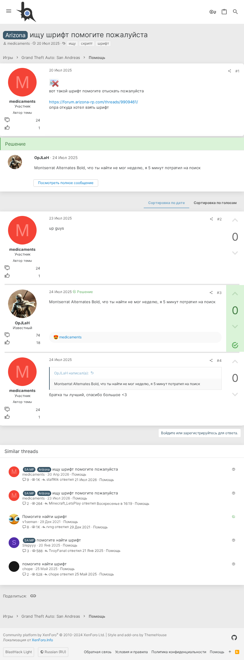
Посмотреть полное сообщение (65, 182)
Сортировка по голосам (215, 202)
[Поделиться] (229, 71)
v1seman (29, 521)
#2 (219, 219)
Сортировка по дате (166, 202)
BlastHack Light (18, 652)
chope (27, 568)
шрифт (103, 43)
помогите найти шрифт (59, 540)
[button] (9, 11)
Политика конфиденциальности (178, 652)
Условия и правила (131, 652)
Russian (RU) (55, 652)
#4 (219, 360)
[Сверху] (229, 652)
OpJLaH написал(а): (71, 373)
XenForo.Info (42, 640)
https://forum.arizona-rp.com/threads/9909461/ (93, 101)
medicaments (18, 43)
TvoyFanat (58, 551)
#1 (237, 71)
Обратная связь (98, 652)
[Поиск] (235, 12)
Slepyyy (29, 545)
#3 (219, 292)
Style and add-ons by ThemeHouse (137, 635)
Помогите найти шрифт (44, 516)
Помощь (79, 474)
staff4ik (52, 480)
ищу (72, 43)
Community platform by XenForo (54, 635)
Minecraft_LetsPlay (65, 503)
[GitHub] (234, 637)
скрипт (87, 43)
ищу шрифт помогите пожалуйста (85, 469)
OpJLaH (41, 157)
